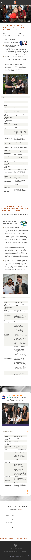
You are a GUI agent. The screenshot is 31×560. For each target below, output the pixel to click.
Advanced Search (4, 538)
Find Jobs (15, 527)
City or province (15, 519)
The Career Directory (15, 395)
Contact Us (2, 540)
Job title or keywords (15, 513)
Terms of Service (23, 538)
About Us (17, 538)
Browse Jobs (11, 538)
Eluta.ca (20, 509)
